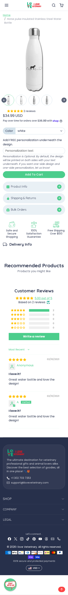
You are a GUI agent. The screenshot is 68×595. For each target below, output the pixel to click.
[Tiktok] (28, 538)
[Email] (53, 538)
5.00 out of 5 (43, 298)
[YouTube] (40, 538)
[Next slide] (64, 100)
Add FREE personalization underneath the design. (32, 142)
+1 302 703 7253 (21, 478)
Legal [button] (7, 519)
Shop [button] (7, 499)
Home (7, 15)
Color (9, 131)
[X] (16, 538)
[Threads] (46, 538)
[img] (17, 360)
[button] (10, 5)
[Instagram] (22, 538)
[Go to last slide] (4, 100)
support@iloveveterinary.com (30, 482)
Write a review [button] (34, 336)
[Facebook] (9, 538)
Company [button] (10, 509)
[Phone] (59, 538)
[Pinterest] (34, 538)
